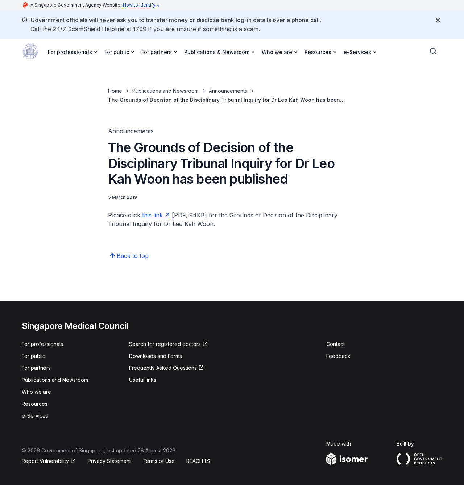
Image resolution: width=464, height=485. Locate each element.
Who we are (36, 392)
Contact (335, 344)
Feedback (338, 356)
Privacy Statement (109, 461)
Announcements (228, 91)
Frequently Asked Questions (163, 368)
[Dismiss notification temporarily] (438, 20)
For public (33, 356)
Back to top (133, 255)
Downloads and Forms (155, 356)
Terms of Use (158, 461)
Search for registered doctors (165, 344)
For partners (36, 368)
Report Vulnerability (45, 461)
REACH (198, 461)
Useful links (142, 380)
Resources (34, 404)
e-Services (35, 416)
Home (115, 91)
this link (156, 215)
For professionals (42, 344)
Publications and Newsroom (165, 91)
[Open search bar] (433, 51)
